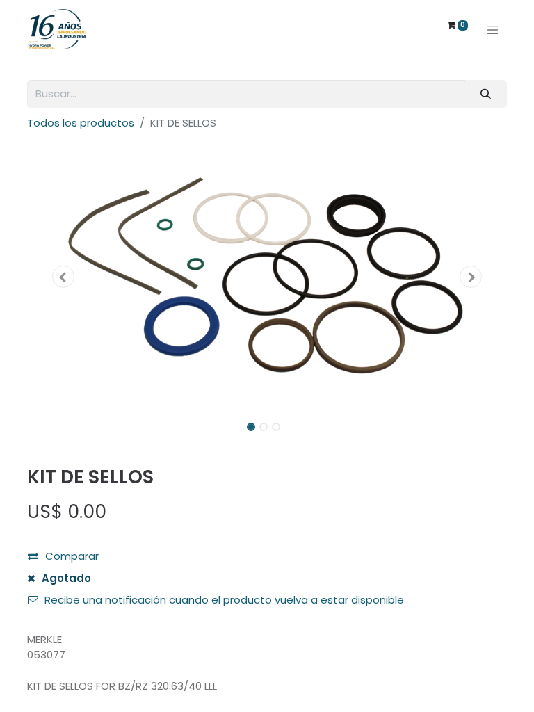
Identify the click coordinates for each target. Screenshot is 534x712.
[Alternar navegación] (493, 29)
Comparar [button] (72, 556)
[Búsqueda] (486, 94)
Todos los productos (80, 122)
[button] (63, 277)
